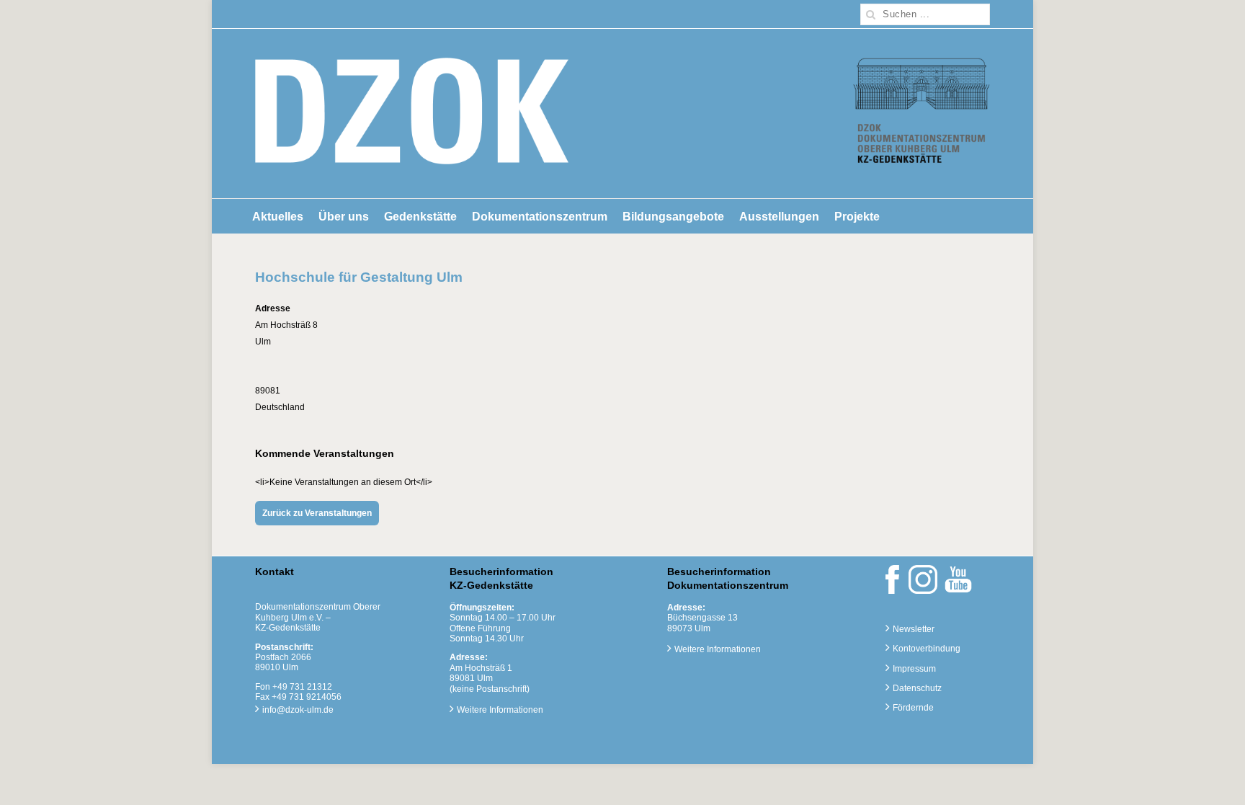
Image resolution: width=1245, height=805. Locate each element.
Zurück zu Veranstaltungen (317, 513)
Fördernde (913, 708)
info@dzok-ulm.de (298, 710)
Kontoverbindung (926, 649)
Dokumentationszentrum (539, 216)
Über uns (343, 216)
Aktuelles (277, 216)
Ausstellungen (779, 216)
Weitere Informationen (500, 710)
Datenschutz (917, 688)
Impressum (914, 669)
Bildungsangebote (673, 216)
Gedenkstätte (420, 216)
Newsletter (913, 629)
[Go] (871, 14)
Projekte (857, 216)
